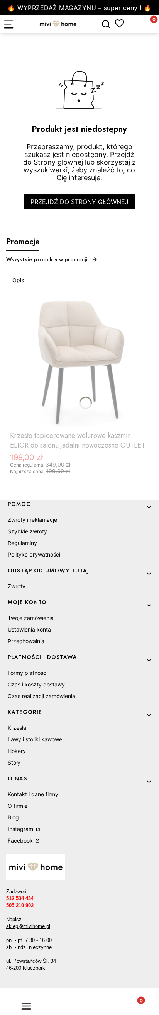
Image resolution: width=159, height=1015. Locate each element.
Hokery (17, 751)
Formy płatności (27, 672)
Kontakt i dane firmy (33, 794)
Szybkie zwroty (27, 531)
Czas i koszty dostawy (36, 684)
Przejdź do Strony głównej (79, 202)
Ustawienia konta (29, 629)
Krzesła (17, 727)
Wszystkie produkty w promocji (47, 259)
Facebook (21, 840)
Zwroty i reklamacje (32, 519)
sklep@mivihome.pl (28, 926)
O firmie (17, 805)
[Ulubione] (119, 23)
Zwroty (16, 586)
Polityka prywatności (34, 554)
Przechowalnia (26, 641)
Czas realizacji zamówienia (41, 696)
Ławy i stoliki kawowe (35, 739)
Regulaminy (22, 543)
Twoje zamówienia (31, 618)
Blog (13, 817)
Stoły (14, 762)
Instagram (21, 829)
